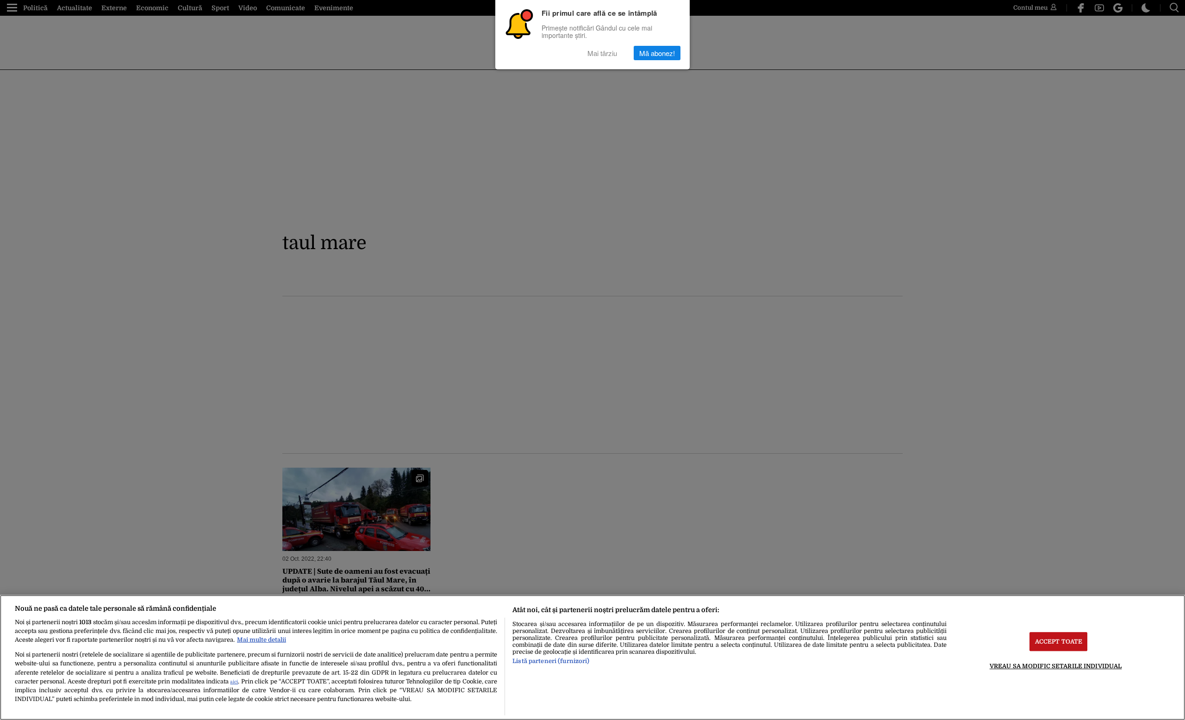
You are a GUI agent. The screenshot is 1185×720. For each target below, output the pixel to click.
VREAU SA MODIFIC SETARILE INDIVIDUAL (1056, 666)
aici (234, 681)
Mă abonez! (657, 53)
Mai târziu (602, 53)
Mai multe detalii (261, 639)
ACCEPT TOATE (1059, 641)
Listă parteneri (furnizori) (550, 660)
